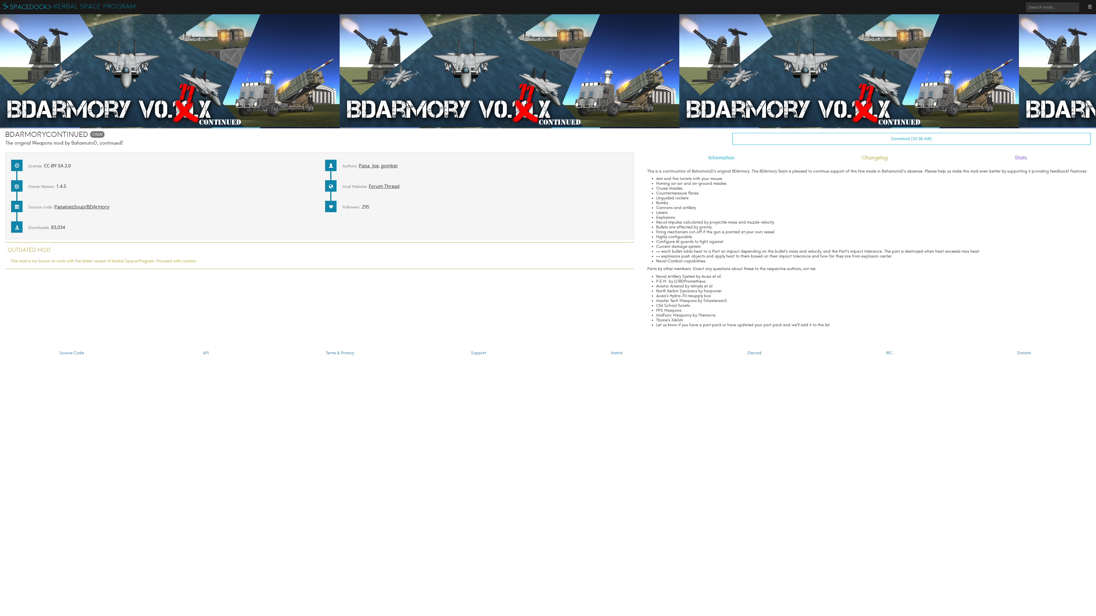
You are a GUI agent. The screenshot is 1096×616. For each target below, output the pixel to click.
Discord (754, 352)
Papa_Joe (369, 166)
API (206, 352)
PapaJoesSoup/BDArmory (81, 207)
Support (478, 352)
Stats (1021, 158)
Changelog (875, 158)
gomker (389, 166)
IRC (889, 352)
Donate (1024, 352)
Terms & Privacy (340, 352)
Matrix (617, 352)
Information (721, 158)
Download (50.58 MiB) (911, 138)
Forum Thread (384, 186)
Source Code (71, 352)
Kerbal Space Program (95, 6)
